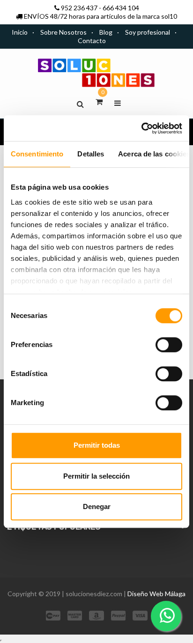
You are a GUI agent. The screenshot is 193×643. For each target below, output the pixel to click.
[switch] (169, 344)
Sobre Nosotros (63, 32)
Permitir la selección (96, 476)
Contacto (92, 40)
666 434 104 (121, 8)
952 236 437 (79, 8)
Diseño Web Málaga (156, 594)
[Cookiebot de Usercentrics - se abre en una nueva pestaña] (141, 128)
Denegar (97, 506)
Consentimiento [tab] (37, 154)
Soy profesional (147, 32)
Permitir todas (97, 445)
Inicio (20, 32)
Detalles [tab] (90, 154)
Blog (105, 32)
